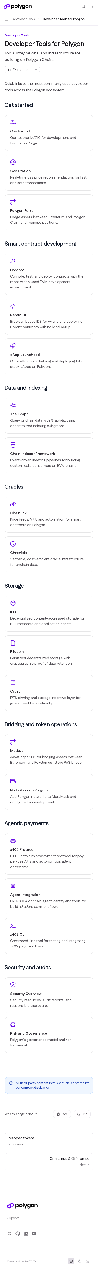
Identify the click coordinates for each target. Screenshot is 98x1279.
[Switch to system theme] (71, 1261)
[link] (49, 133)
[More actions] (92, 6)
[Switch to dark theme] (87, 1261)
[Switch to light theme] (79, 1261)
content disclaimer (35, 1087)
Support (13, 1218)
